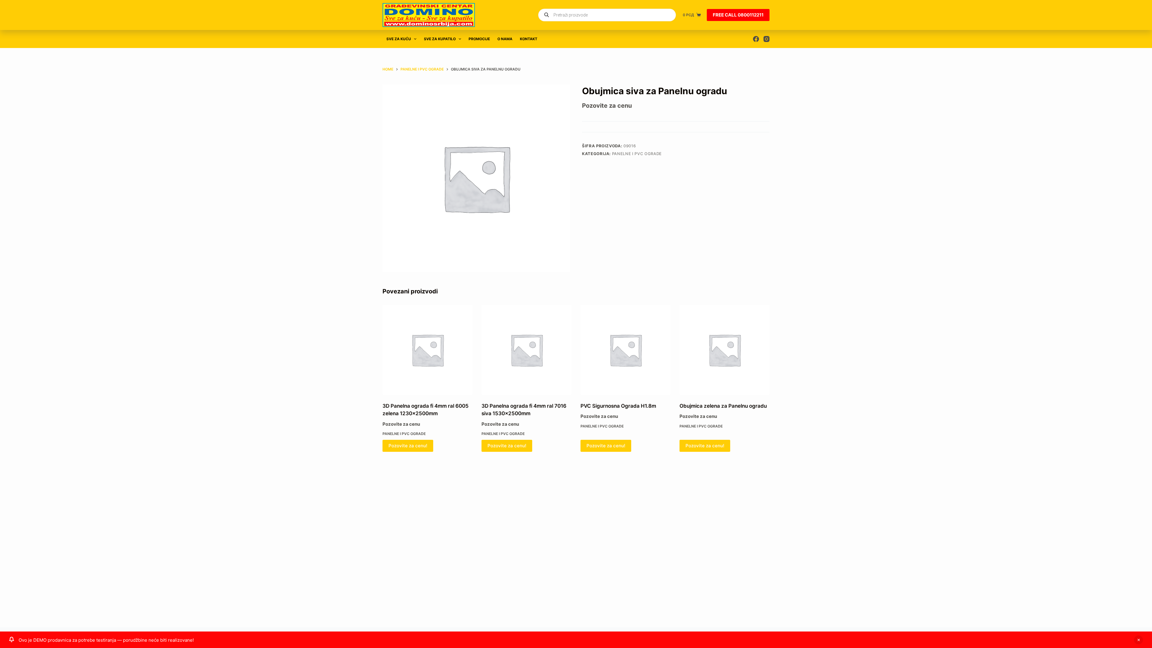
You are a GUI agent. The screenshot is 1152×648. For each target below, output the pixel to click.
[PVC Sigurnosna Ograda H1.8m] (625, 350)
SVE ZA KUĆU (398, 39)
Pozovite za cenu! (407, 445)
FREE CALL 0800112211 (738, 15)
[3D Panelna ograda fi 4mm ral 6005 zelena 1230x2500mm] (427, 350)
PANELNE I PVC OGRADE (637, 153)
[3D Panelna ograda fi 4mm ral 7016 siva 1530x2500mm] (527, 350)
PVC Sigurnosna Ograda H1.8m (618, 406)
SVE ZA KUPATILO (440, 39)
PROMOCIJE (479, 39)
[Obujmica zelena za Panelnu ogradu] (725, 350)
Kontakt (528, 39)
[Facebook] (756, 39)
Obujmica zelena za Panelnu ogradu (723, 406)
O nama (504, 39)
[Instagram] (767, 39)
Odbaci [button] (1138, 639)
